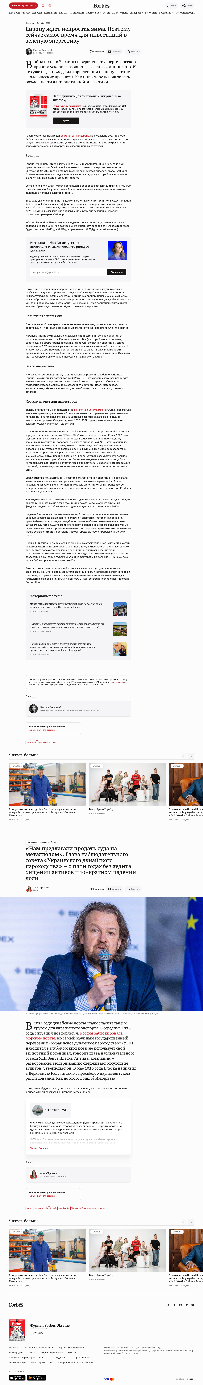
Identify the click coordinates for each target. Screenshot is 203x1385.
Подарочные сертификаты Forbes (75, 1362)
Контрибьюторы (185, 12)
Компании (50, 12)
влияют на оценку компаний (91, 409)
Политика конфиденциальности (26, 1357)
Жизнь (124, 12)
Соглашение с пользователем (39, 1347)
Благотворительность (42, 1362)
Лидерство (136, 12)
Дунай (53, 1208)
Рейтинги (151, 12)
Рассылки (72, 1352)
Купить (38, 1332)
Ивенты (32, 1352)
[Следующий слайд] (191, 756)
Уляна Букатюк (41, 887)
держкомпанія (41, 1208)
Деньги (63, 12)
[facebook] (174, 1305)
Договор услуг (16, 1352)
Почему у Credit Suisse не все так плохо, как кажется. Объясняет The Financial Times (66, 605)
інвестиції (31, 742)
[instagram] (180, 1305)
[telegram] (187, 1305)
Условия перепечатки (51, 1352)
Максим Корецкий (42, 50)
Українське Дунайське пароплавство (88, 1208)
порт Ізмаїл (63, 1208)
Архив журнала (83, 1357)
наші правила (116, 682)
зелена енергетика (47, 742)
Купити (66, 121)
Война (106, 12)
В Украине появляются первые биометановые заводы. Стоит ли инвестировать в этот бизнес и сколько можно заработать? (67, 625)
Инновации (77, 12)
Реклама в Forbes (17, 1362)
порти (29, 1208)
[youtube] (193, 1305)
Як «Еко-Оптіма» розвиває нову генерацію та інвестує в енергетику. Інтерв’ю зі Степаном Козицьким (42, 812)
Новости (37, 12)
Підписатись (116, 272)
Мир (115, 12)
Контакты (14, 1347)
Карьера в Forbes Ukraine (71, 1347)
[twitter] (168, 1305)
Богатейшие (166, 12)
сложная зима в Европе (75, 135)
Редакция (61, 1357)
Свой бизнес (93, 12)
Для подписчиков (19, 12)
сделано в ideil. (185, 1379)
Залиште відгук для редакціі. (41, 730)
